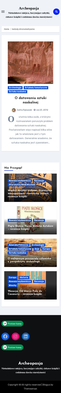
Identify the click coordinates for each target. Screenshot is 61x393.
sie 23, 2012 (42, 110)
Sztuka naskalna (17, 91)
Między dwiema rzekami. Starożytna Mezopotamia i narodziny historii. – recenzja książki (30, 193)
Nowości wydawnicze (20, 181)
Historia (24, 277)
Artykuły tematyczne (36, 87)
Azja (37, 249)
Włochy (12, 285)
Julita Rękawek (24, 110)
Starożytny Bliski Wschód (22, 184)
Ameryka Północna (18, 245)
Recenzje (39, 181)
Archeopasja (29, 8)
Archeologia (15, 87)
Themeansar (30, 388)
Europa (46, 249)
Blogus (46, 384)
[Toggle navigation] (3, 12)
